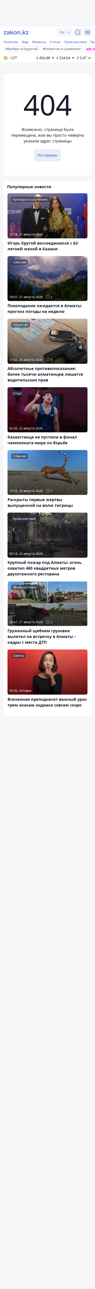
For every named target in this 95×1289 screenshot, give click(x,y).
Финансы (39, 42)
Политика (11, 42)
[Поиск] (78, 32)
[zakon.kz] (16, 32)
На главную (47, 155)
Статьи (55, 42)
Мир (25, 42)
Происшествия (75, 42)
